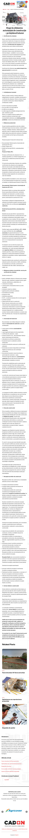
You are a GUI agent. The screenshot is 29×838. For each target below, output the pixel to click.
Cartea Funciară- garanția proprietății (10, 771)
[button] (2, 812)
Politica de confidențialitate (7, 829)
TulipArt (16, 835)
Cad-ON (7, 779)
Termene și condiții (17, 829)
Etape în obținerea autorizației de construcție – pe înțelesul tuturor (14, 30)
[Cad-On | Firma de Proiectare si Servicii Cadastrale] (14, 7)
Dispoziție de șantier (8, 728)
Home (5, 9)
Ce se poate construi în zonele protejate (11, 768)
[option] (14, 811)
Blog (8, 9)
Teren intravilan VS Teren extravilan (13, 673)
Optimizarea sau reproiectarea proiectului (11, 763)
